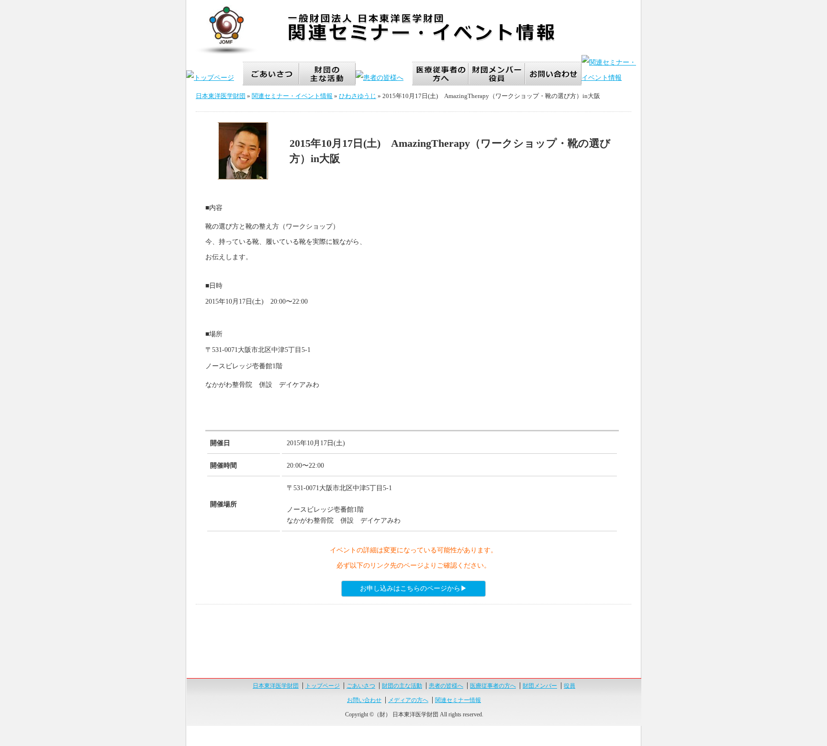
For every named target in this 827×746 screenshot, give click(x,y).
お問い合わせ (364, 700)
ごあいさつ (360, 685)
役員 (569, 685)
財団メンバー (540, 685)
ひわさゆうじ (357, 95)
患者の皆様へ (446, 685)
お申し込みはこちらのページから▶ (413, 588)
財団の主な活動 (402, 685)
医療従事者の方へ (493, 685)
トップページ (322, 685)
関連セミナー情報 (458, 700)
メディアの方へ (408, 700)
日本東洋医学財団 (221, 95)
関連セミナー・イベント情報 (292, 95)
